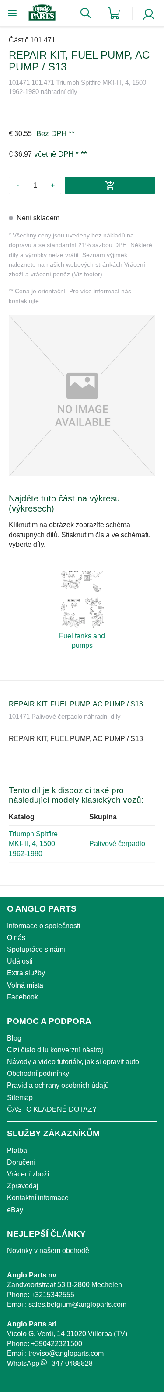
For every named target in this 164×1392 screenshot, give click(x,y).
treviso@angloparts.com (66, 1353)
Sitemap (20, 1097)
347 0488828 (72, 1363)
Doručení (21, 1162)
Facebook (22, 997)
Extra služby (26, 973)
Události (20, 961)
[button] (82, 395)
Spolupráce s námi (36, 949)
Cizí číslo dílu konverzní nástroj (55, 1050)
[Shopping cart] (114, 13)
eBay (15, 1210)
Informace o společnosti (43, 925)
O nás (16, 937)
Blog (14, 1038)
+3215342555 (52, 1294)
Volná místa (25, 985)
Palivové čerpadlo (117, 843)
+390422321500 (56, 1343)
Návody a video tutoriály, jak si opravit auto (73, 1061)
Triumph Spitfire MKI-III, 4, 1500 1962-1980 (33, 843)
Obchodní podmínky (38, 1073)
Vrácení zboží (28, 1174)
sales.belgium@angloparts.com (77, 1304)
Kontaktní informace (38, 1197)
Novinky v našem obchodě (48, 1250)
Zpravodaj (22, 1186)
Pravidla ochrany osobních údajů (58, 1085)
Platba (17, 1150)
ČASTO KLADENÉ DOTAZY (52, 1109)
